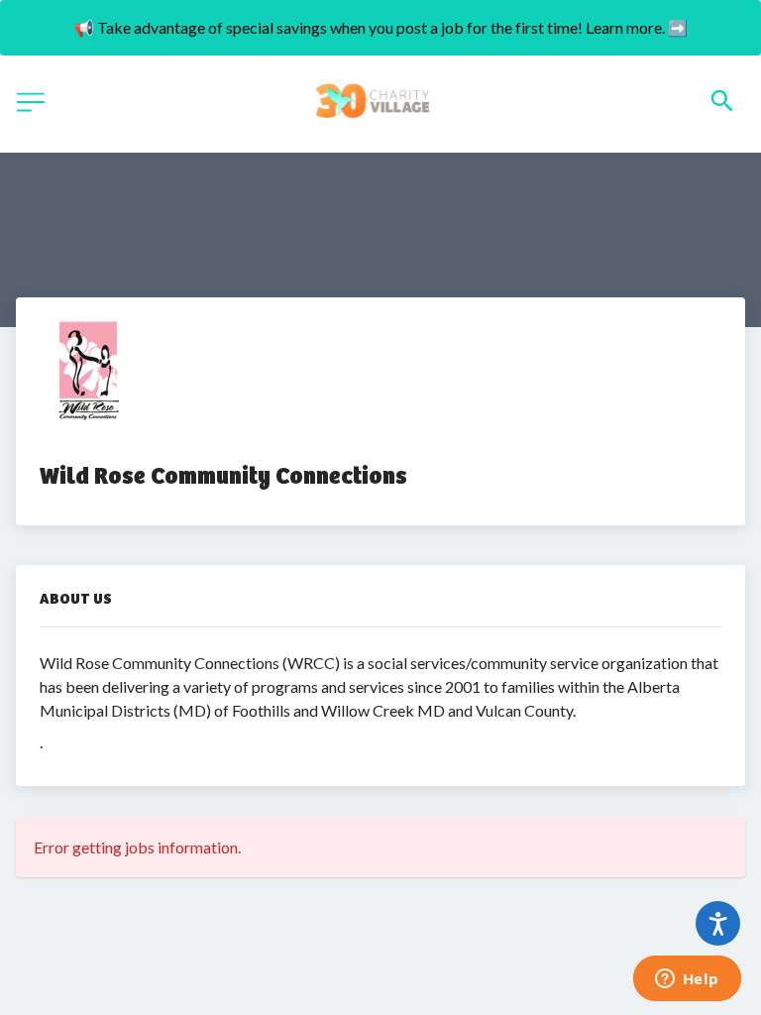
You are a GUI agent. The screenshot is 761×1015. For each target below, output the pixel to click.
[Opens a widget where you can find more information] (686, 980)
